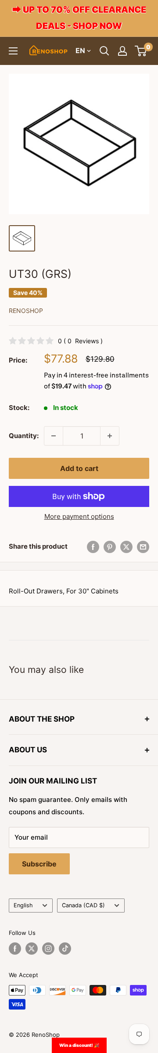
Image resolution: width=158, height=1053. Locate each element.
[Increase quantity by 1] (110, 436)
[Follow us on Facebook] (15, 948)
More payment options (79, 516)
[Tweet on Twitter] (126, 546)
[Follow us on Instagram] (48, 948)
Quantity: (24, 435)
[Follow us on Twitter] (31, 948)
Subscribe (39, 863)
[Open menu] (13, 50)
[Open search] (104, 51)
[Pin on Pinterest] (110, 546)
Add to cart (79, 468)
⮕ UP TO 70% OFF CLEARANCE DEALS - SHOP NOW (79, 17)
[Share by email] (143, 546)
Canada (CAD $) (83, 905)
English (23, 905)
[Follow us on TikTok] (65, 948)
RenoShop (26, 310)
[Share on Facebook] (93, 546)
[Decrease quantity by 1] (53, 436)
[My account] (122, 51)
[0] (141, 51)
